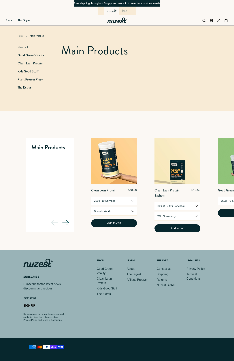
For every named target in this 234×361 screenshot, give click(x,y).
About (130, 268)
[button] (9, 20)
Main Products (37, 36)
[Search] (204, 20)
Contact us (164, 268)
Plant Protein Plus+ (30, 79)
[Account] (218, 20)
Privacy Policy (195, 268)
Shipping (162, 274)
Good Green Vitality (31, 55)
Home (21, 36)
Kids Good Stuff (28, 71)
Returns (162, 279)
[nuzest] (111, 11)
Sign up (29, 306)
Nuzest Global (166, 285)
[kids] (124, 11)
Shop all (23, 47)
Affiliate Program (137, 279)
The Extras (24, 87)
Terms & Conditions (193, 276)
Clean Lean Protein (30, 63)
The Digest (134, 274)
